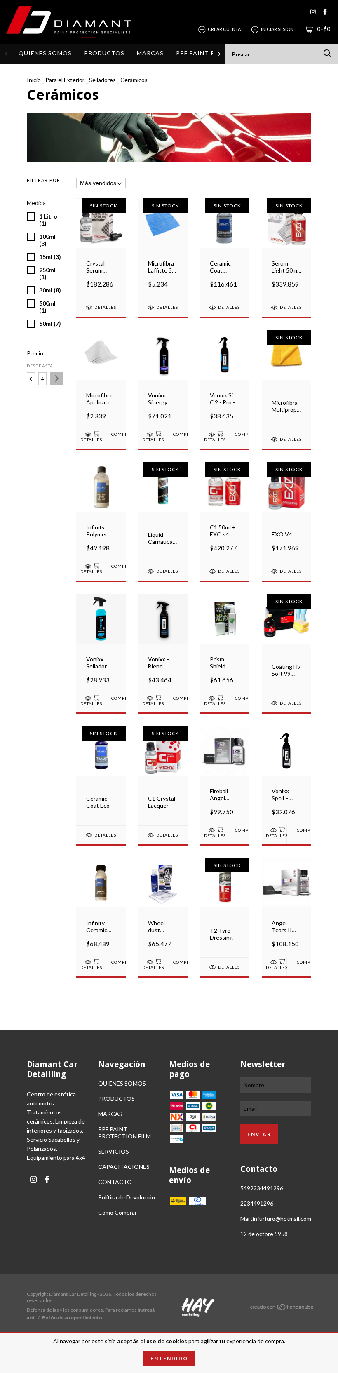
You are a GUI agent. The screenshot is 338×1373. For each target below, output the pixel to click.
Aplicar (56, 378)
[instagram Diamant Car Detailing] (313, 11)
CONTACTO (115, 1181)
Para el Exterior (64, 79)
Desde (31, 365)
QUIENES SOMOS (45, 52)
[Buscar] (327, 53)
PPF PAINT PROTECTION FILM (124, 1133)
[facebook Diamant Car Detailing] (325, 11)
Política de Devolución (126, 1197)
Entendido (169, 1358)
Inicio (34, 79)
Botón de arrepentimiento (72, 1317)
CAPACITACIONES (124, 1166)
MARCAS (150, 52)
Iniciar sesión (277, 29)
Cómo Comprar (117, 1212)
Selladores (102, 79)
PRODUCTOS (104, 52)
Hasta (42, 365)
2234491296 (256, 1203)
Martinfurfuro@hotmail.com (275, 1218)
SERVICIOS (113, 1151)
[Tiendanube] (282, 1308)
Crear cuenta (224, 29)
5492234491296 (261, 1188)
